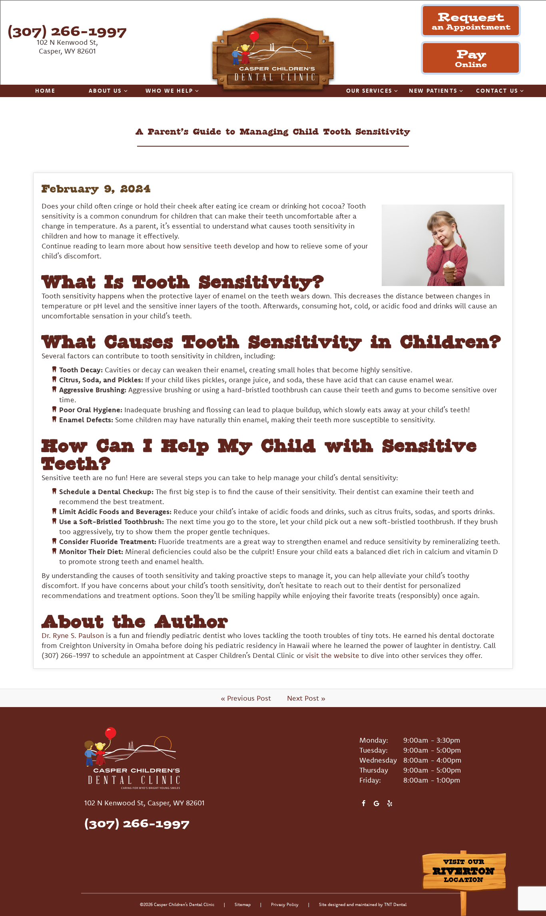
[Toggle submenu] (126, 90)
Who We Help (169, 90)
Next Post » (306, 698)
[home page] (273, 55)
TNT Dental (395, 904)
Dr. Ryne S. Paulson (73, 635)
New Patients (433, 90)
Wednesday (378, 760)
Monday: (373, 740)
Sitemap (243, 904)
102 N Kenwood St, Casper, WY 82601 (67, 46)
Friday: (370, 780)
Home (45, 90)
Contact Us (497, 90)
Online (471, 57)
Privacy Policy (285, 904)
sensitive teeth (207, 245)
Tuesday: (373, 750)
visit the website (332, 655)
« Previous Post (246, 698)
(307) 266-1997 (67, 30)
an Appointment (471, 20)
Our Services (369, 90)
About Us (105, 90)
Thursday (373, 770)
